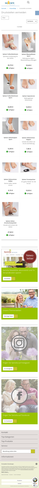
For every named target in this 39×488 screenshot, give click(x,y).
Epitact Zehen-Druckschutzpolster (10, 222)
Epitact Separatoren (28, 96)
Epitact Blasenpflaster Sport (28, 55)
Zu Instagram (8, 368)
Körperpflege (13, 8)
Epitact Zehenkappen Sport (10, 138)
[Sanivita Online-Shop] (10, 3)
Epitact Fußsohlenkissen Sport (10, 97)
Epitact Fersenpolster (28, 179)
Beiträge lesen (8, 316)
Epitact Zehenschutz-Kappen (28, 138)
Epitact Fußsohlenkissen (10, 54)
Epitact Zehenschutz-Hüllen (10, 180)
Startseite (4, 8)
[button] (10, 70)
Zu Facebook (8, 421)
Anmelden (7, 278)
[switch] (35, 485)
